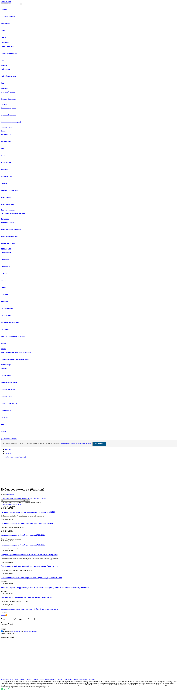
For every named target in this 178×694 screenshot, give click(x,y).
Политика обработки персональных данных (78, 679)
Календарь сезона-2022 (9, 236)
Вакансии (30, 679)
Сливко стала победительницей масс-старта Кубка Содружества (30, 566)
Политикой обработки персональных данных (76, 443)
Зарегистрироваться (30, 631)
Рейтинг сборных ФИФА (10, 322)
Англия (3, 280)
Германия (4, 294)
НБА (2, 60)
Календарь (10, 494)
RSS (2, 679)
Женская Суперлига (8, 99)
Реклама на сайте (48, 679)
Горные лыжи (6, 375)
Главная (4, 9)
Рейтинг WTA (6, 141)
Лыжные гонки (6, 127)
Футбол (3, 249)
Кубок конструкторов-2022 (11, 229)
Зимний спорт (6, 365)
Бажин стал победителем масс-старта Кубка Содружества (26, 597)
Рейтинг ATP (6, 134)
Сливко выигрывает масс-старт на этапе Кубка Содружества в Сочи (31, 578)
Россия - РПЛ (6, 252)
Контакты (37, 679)
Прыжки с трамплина (9, 403)
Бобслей (4, 368)
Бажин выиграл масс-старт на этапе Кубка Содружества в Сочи (29, 609)
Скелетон (4, 417)
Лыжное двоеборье (8, 389)
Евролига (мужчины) (9, 53)
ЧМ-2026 (4, 343)
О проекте (58, 679)
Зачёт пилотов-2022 (8, 222)
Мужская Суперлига (8, 92)
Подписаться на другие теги (11, 504)
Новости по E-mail (11, 679)
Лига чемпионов (7, 308)
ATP (2, 148)
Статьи (3, 37)
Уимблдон (4, 169)
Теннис (3, 131)
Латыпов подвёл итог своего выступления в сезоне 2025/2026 (28, 512)
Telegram (22, 679)
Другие (3, 431)
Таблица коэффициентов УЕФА (13, 336)
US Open (4, 183)
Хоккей (3, 349)
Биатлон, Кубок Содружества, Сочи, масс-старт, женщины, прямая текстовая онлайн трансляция (45, 587)
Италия (3, 287)
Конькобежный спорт (9, 382)
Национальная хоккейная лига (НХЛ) (15, 359)
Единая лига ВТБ (7, 46)
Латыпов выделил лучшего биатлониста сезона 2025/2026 (27, 523)
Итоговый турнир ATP (9, 190)
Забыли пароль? (16, 631)
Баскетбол (5, 43)
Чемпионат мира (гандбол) (11, 122)
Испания (4, 273)
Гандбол (4, 104)
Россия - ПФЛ (6, 266)
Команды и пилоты (8, 243)
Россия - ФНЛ (6, 259)
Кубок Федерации (7, 204)
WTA (3, 155)
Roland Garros (6, 162)
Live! (9, 249)
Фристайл (4, 424)
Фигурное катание (8, 210)
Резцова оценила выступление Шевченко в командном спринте (29, 555)
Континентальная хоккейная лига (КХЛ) (16, 352)
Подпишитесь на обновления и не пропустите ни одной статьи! (23, 498)
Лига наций (5, 329)
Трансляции (5, 23)
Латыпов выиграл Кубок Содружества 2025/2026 (23, 545)
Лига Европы (6, 315)
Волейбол (4, 88)
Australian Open (6, 176)
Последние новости (8, 16)
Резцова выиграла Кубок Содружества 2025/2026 (23, 535)
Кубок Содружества (8, 76)
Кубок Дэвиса (6, 197)
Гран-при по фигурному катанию (13, 213)
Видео (3, 30)
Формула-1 (5, 219)
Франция (4, 301)
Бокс (2, 83)
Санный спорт (6, 410)
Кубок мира (5, 69)
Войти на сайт (6, 2)
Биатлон (4, 65)
